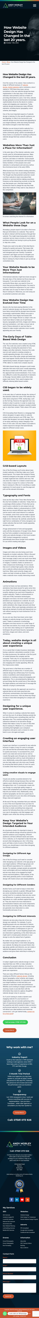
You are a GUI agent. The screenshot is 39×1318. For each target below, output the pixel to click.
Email (5, 1265)
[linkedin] (17, 1200)
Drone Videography (8, 1243)
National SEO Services (9, 1221)
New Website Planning (9, 1225)
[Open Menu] (34, 5)
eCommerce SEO (7, 1223)
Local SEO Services (8, 1219)
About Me (23, 1241)
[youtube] (22, 1200)
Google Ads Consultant (26, 1230)
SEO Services (6, 1215)
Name (5, 1257)
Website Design (24, 1215)
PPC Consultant (24, 1228)
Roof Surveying (7, 1245)
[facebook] (11, 1200)
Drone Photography (8, 1241)
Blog (8, 62)
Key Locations (24, 1247)
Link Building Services (9, 1228)
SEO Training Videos (26, 1243)
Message (6, 1281)
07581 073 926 (22, 1119)
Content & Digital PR (8, 1217)
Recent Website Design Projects (28, 1219)
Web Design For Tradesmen (28, 1217)
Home (4, 62)
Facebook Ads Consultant (27, 1232)
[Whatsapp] (5, 1313)
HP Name (5, 1252)
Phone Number (8, 1273)
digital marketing (13, 87)
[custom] (27, 1200)
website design (22, 976)
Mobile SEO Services (8, 1230)
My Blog (22, 1245)
